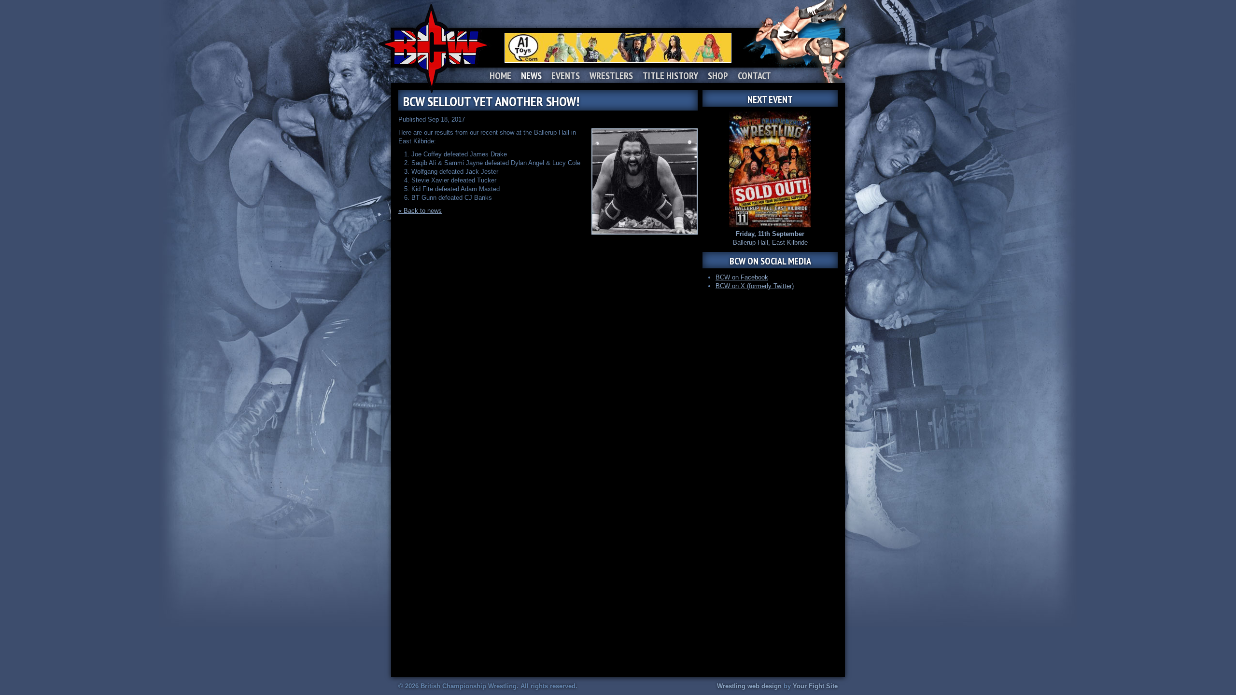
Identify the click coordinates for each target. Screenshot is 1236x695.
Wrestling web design (749, 686)
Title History (670, 76)
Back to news (423, 210)
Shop (718, 76)
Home (500, 76)
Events (565, 76)
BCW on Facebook (742, 277)
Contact (754, 76)
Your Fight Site (815, 686)
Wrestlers (611, 76)
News (531, 76)
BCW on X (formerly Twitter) (755, 286)
